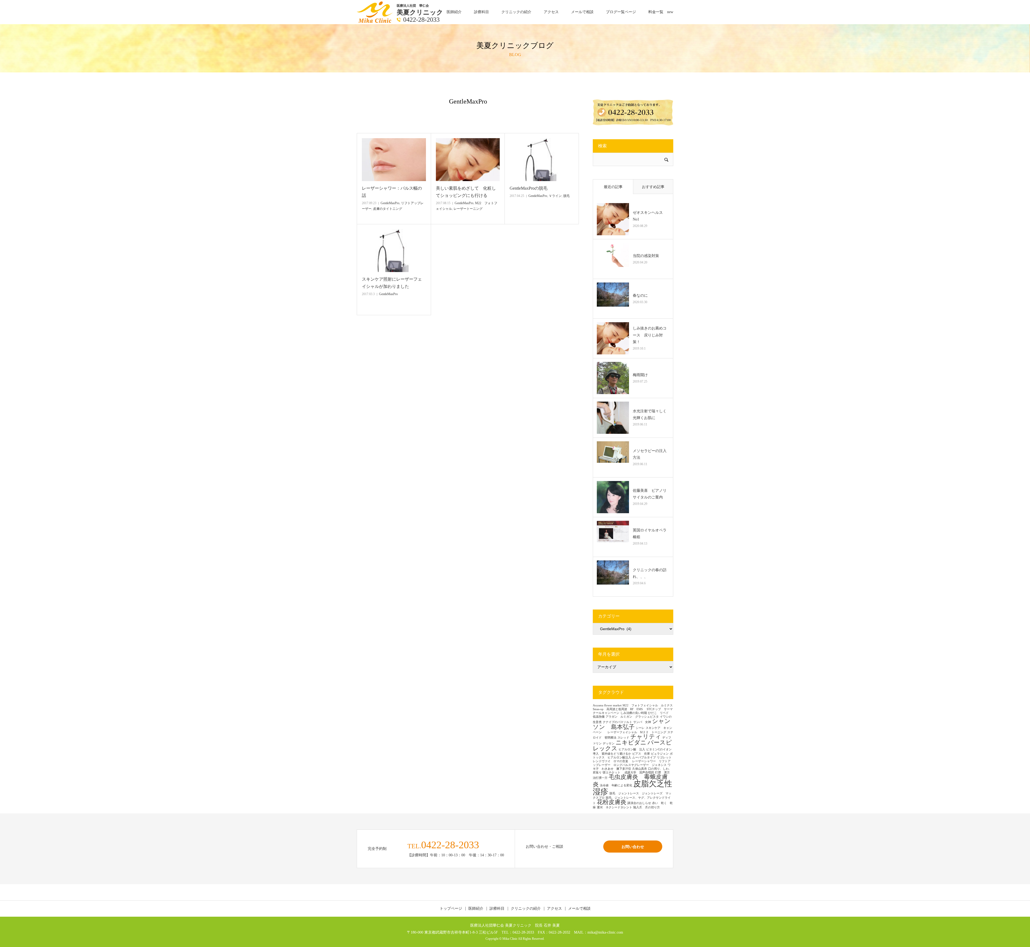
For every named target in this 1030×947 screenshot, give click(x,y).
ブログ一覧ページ (621, 12)
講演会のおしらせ (639, 803)
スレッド (623, 737)
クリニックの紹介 (516, 12)
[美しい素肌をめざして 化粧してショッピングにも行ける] (468, 159)
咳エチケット (613, 772)
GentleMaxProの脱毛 (528, 188)
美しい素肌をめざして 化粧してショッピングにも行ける (466, 192)
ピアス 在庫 (641, 753)
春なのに (640, 295)
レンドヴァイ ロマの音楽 (612, 761)
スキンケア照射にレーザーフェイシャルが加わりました (392, 283)
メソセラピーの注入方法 (650, 454)
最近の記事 (613, 187)
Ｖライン (555, 196)
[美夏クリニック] (375, 12)
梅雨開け (640, 375)
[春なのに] (613, 298)
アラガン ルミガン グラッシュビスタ (632, 716)
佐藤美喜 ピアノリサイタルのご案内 (650, 494)
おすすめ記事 (653, 187)
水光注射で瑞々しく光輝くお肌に (650, 414)
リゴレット (664, 757)
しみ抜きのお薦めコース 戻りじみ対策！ (650, 335)
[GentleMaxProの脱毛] (542, 159)
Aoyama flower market (607, 705)
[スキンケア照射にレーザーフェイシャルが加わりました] (394, 250)
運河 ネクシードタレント (614, 807)
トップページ (451, 909)
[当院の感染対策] (613, 259)
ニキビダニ (631, 742)
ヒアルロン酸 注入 (632, 749)
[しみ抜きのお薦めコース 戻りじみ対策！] (613, 338)
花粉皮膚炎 (611, 802)
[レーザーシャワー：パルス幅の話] (394, 159)
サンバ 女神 (642, 722)
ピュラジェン (660, 753)
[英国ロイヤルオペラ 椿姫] (613, 537)
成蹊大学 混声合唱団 (639, 772)
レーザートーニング (468, 209)
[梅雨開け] (613, 378)
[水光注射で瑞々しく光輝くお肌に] (613, 418)
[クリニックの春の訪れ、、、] (613, 576)
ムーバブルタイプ (644, 757)
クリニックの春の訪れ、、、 (650, 573)
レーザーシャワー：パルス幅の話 (392, 192)
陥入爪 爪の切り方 (646, 807)
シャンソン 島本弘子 (632, 724)
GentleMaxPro (390, 203)
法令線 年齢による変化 (616, 785)
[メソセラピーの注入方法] (613, 457)
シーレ (640, 727)
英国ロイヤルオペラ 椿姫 (651, 533)
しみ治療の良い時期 (633, 712)
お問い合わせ (632, 846)
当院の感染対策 (646, 256)
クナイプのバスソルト (617, 722)
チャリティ (645, 736)
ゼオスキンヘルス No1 (650, 216)
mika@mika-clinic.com (605, 932)
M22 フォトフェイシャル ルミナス (648, 705)
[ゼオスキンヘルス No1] (613, 219)
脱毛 (566, 196)
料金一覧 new (660, 12)
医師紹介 (454, 12)
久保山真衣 (639, 768)
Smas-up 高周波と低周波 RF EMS (619, 709)
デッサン (609, 743)
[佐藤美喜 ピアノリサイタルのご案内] (613, 497)
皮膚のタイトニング (387, 209)
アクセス (551, 12)
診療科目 (481, 12)
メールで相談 (582, 12)
